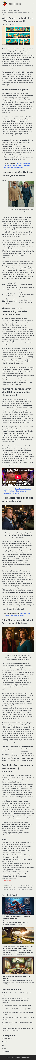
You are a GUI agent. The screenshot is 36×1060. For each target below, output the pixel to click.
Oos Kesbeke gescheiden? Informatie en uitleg (16, 1005)
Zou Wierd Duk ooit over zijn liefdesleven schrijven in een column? (16, 856)
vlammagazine (15, 3)
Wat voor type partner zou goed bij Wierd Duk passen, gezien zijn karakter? (18, 869)
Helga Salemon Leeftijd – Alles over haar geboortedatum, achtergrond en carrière (17, 491)
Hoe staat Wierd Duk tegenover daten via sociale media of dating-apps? (16, 864)
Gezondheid (5, 1042)
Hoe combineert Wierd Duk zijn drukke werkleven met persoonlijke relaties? (15, 873)
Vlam (13, 24)
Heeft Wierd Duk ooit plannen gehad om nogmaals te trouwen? (16, 877)
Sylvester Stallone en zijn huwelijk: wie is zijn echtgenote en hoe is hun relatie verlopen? (17, 165)
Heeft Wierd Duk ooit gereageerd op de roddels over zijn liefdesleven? (15, 852)
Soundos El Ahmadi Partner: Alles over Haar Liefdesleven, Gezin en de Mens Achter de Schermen (15, 1000)
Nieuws (4, 1048)
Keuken (4, 1045)
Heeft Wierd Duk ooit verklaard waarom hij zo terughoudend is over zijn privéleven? (18, 843)
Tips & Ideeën (6, 1051)
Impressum (27, 1057)
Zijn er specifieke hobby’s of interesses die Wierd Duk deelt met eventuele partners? (16, 847)
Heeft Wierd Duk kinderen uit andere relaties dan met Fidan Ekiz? (17, 860)
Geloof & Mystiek (6, 880)
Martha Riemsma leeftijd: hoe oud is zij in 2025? (16, 1009)
